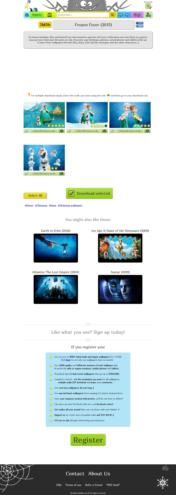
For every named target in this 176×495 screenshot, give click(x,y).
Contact (75, 473)
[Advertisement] (88, 69)
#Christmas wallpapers (70, 205)
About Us (99, 473)
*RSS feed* (113, 485)
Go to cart (148, 2)
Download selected (93, 193)
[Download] (61, 131)
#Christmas (41, 205)
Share (139, 23)
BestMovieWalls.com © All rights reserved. (88, 493)
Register (37, 14)
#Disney (29, 205)
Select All (35, 195)
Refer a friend (93, 485)
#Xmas (52, 205)
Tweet (139, 26)
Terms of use (73, 485)
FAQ (58, 485)
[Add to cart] (26, 131)
